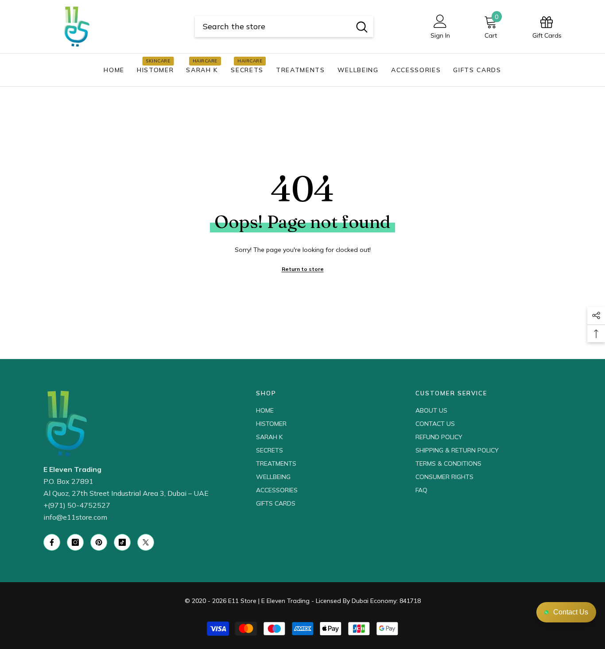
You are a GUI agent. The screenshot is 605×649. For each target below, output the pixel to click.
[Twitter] (145, 542)
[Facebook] (51, 542)
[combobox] (272, 26)
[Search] (284, 26)
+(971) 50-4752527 (76, 505)
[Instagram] (75, 542)
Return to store (303, 269)
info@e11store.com (75, 517)
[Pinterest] (98, 542)
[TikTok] (122, 542)
